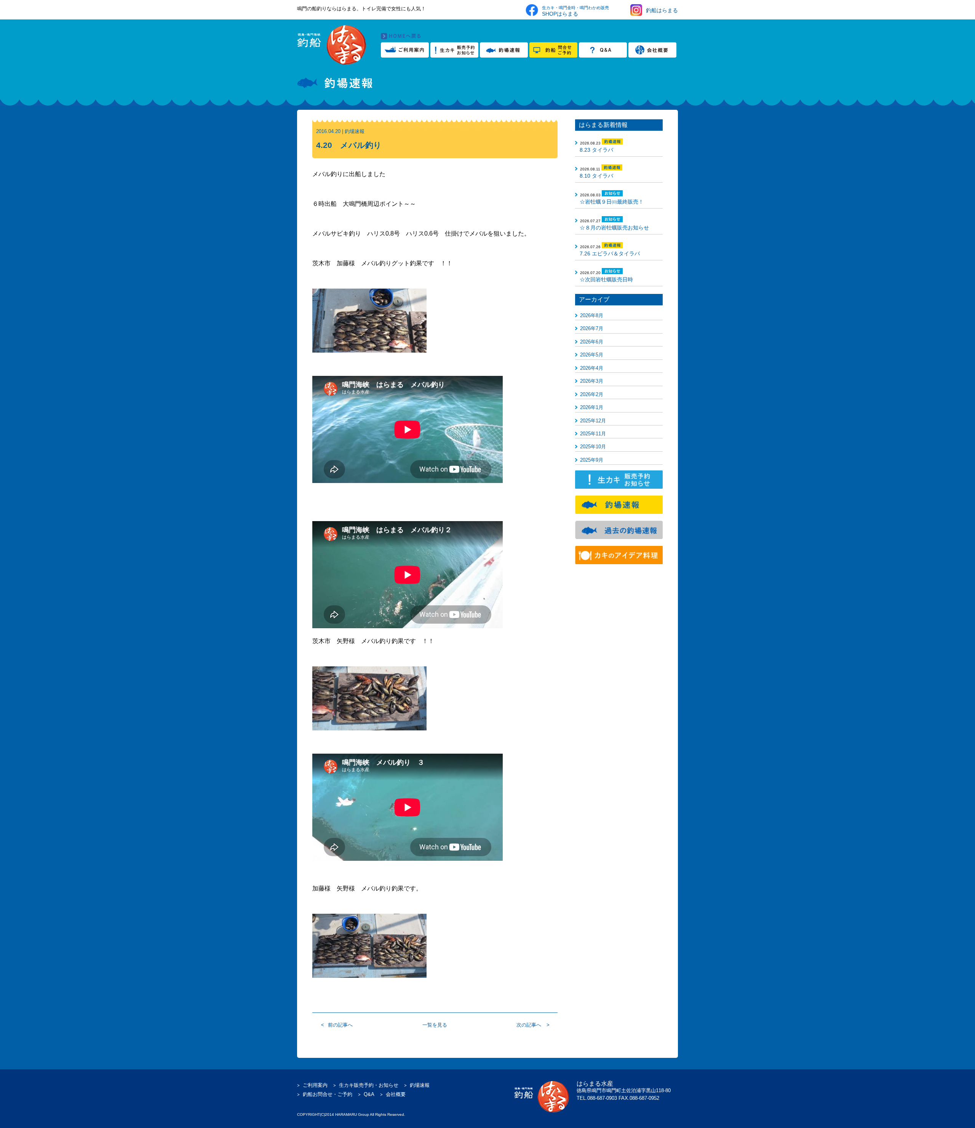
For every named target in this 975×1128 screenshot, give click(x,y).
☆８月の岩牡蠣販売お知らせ (614, 228)
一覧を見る (434, 1024)
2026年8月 (591, 315)
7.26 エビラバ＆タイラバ (610, 253)
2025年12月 (593, 421)
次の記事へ (528, 1025)
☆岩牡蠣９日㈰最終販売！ (612, 202)
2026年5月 (591, 355)
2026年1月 (591, 407)
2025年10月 (593, 446)
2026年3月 (591, 381)
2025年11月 (593, 433)
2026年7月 (591, 328)
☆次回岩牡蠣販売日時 (606, 279)
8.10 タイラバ (596, 176)
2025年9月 (591, 460)
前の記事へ (340, 1025)
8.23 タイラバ (596, 150)
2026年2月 (591, 394)
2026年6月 (591, 342)
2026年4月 (591, 368)
